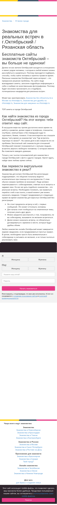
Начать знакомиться (28, 288)
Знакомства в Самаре (28, 459)
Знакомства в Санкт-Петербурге (28, 447)
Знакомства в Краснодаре (28, 432)
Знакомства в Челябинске (28, 468)
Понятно (28, 500)
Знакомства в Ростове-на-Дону (28, 449)
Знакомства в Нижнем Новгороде (28, 473)
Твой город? (28, 461)
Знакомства (7, 20)
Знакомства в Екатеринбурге (28, 437)
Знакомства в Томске (28, 435)
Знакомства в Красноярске (28, 456)
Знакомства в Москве (28, 444)
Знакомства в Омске (28, 470)
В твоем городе (22, 20)
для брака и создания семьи (28, 482)
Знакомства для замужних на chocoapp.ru (31, 103)
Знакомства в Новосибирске (28, 430)
